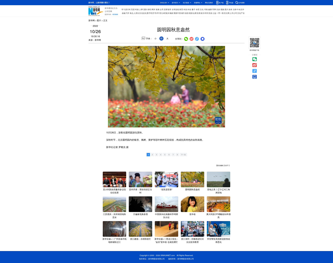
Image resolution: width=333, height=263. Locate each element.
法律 (234, 9)
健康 (210, 9)
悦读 (210, 13)
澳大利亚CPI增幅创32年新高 (218, 216)
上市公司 (233, 13)
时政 (137, 9)
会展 (195, 13)
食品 (131, 13)
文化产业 (241, 13)
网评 (153, 9)
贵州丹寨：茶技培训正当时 (140, 191)
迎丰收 (192, 214)
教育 (181, 9)
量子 (193, 9)
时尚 (206, 13)
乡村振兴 (165, 13)
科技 (185, 9)
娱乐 (202, 13)
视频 (222, 9)
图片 (226, 9)
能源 (191, 13)
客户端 (221, 2)
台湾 (161, 9)
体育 (198, 9)
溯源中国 (177, 13)
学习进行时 (126, 9)
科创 (189, 9)
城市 (183, 13)
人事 (141, 9)
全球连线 (175, 9)
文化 (202, 9)
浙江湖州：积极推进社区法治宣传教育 (192, 240)
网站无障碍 (209, 2)
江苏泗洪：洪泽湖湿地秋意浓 (114, 216)
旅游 (187, 13)
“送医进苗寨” (166, 189)
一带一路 (220, 13)
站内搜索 (241, 2)
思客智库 (167, 9)
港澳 (157, 9)
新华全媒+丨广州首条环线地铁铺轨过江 (115, 240)
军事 (214, 9)
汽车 (127, 13)
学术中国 (158, 13)
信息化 (144, 13)
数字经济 (150, 13)
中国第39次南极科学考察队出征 (166, 216)
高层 (133, 9)
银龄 (171, 13)
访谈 (218, 9)
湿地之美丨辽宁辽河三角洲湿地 (218, 191)
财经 (149, 9)
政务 (230, 9)
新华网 (91, 20)
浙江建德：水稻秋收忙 (140, 238)
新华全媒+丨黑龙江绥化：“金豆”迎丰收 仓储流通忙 (167, 240)
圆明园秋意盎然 (192, 189)
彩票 (198, 13)
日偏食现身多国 (140, 214)
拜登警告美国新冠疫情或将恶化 (218, 240)
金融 (123, 13)
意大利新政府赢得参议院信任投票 (114, 191)
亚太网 (226, 13)
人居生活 (137, 13)
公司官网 (108, 11)
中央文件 (240, 9)
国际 (145, 9)
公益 (214, 13)
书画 (206, 9)
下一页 (183, 154)
